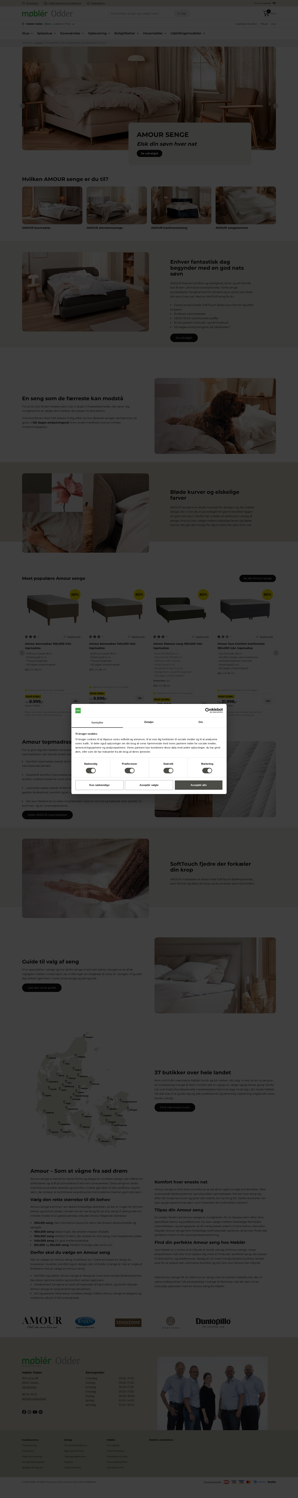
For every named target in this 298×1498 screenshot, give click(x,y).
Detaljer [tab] (149, 722)
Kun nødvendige (99, 785)
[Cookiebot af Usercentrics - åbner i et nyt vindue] (208, 710)
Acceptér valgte (149, 785)
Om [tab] (200, 722)
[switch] (130, 770)
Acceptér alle (198, 785)
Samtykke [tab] (97, 722)
